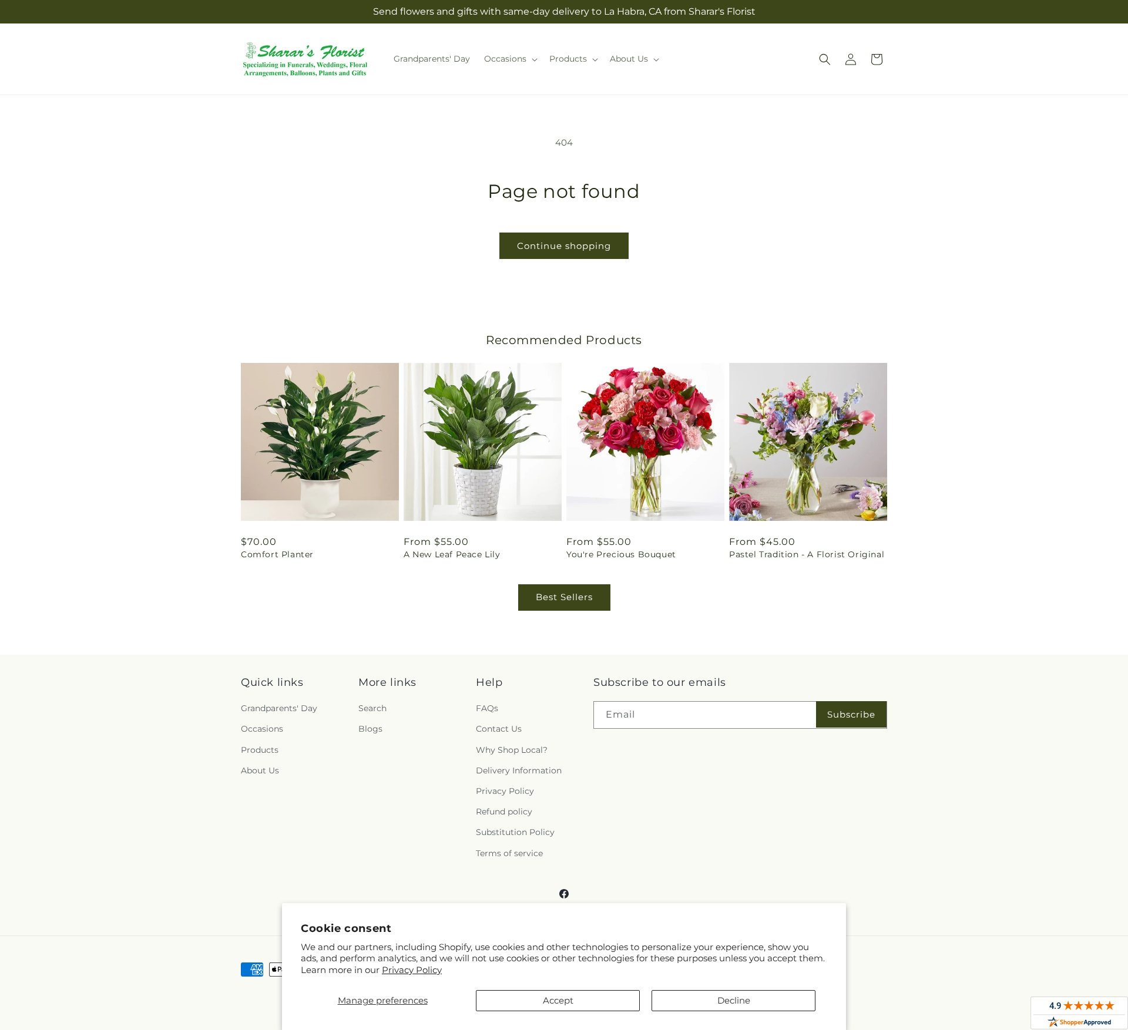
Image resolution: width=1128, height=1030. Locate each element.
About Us (260, 770)
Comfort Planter (277, 554)
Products (259, 750)
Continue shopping (564, 245)
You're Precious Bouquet (621, 554)
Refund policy (504, 811)
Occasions (262, 728)
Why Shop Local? (512, 750)
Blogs (370, 728)
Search (372, 708)
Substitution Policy (515, 832)
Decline (733, 1000)
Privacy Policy (412, 969)
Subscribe (851, 714)
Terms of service (509, 853)
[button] (509, 58)
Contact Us (499, 728)
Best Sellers (564, 596)
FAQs (487, 708)
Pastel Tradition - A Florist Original (806, 554)
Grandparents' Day (279, 708)
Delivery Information (519, 770)
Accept (558, 1000)
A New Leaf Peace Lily (452, 554)
